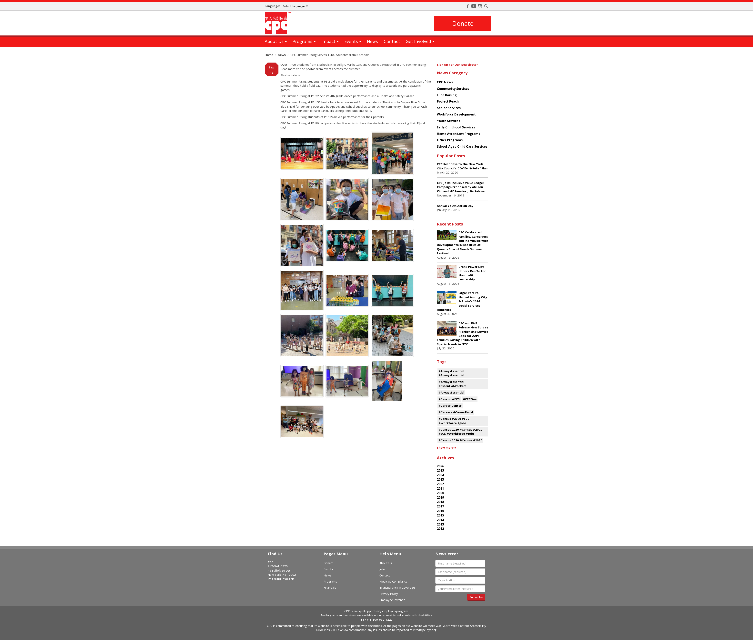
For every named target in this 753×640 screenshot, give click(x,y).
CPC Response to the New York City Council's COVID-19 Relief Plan (462, 166)
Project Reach (448, 101)
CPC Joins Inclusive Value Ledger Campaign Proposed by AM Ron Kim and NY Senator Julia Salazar (461, 187)
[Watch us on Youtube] (474, 6)
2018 (440, 502)
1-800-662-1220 (381, 619)
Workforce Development (456, 114)
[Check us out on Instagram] (480, 6)
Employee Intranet (392, 600)
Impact (328, 41)
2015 (440, 515)
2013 (440, 524)
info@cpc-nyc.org (281, 579)
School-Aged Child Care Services (462, 146)
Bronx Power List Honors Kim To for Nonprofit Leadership (472, 273)
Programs (303, 41)
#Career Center (450, 405)
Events (351, 41)
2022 (440, 484)
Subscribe (476, 597)
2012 (440, 528)
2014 (440, 520)
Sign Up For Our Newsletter (457, 64)
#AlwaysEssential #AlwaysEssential (451, 373)
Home (269, 55)
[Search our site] (486, 6)
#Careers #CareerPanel (455, 412)
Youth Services (448, 121)
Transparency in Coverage (397, 587)
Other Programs (450, 140)
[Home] (279, 23)
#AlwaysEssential (451, 392)
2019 (440, 497)
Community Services (453, 88)
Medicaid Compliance (393, 581)
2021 (440, 488)
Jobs (382, 569)
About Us (275, 41)
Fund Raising (447, 95)
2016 (440, 511)
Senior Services (449, 108)
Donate (463, 23)
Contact (392, 41)
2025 (440, 470)
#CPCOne (470, 399)
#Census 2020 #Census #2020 (460, 440)
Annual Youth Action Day (455, 206)
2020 (440, 493)
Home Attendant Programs (458, 134)
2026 (440, 466)
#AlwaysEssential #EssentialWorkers (452, 384)
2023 (440, 479)
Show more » (446, 447)
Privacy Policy (388, 594)
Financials (330, 587)
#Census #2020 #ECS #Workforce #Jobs (453, 421)
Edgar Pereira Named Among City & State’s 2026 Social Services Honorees (462, 301)
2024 (440, 475)
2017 (440, 506)
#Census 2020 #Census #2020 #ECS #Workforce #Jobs (460, 431)
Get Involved (419, 41)
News (372, 41)
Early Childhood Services (456, 127)
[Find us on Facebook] (468, 6)
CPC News (445, 82)
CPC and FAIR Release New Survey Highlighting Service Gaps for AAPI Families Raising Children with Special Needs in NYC (462, 333)
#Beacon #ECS (449, 399)
